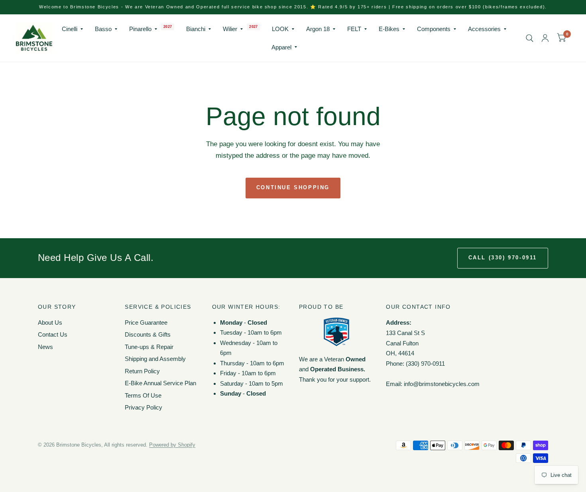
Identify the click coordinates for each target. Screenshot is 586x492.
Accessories (484, 28)
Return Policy (142, 371)
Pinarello (140, 28)
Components (433, 28)
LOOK (280, 28)
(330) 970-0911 (425, 363)
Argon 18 (318, 28)
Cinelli (69, 28)
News (45, 346)
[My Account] (545, 38)
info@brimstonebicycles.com (442, 383)
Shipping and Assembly (155, 358)
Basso (103, 28)
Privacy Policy (143, 407)
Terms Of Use (143, 395)
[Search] (529, 38)
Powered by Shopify (172, 445)
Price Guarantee (146, 322)
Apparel (281, 47)
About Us (50, 322)
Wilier (230, 28)
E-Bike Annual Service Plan (160, 383)
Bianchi (195, 28)
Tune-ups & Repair (149, 346)
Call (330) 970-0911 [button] (502, 258)
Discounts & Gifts (148, 334)
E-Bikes (389, 28)
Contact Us (52, 334)
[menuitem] (72, 29)
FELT (354, 28)
